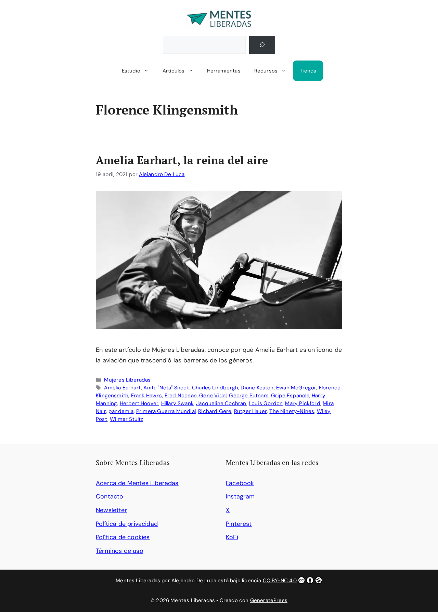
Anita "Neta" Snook (166, 387)
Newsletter (111, 510)
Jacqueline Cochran (221, 403)
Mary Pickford (302, 403)
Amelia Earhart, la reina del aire (182, 160)
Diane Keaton (257, 387)
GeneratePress (268, 600)
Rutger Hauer (250, 411)
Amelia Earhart (122, 387)
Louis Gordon (266, 403)
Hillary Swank (177, 403)
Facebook (240, 483)
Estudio (131, 70)
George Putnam (248, 395)
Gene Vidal (213, 395)
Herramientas (224, 70)
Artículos (174, 70)
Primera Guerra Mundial (166, 411)
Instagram (240, 496)
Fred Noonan (181, 395)
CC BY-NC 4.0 (280, 580)
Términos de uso (119, 551)
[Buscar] (262, 45)
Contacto (109, 496)
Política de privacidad (127, 524)
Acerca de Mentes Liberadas (137, 483)
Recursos (266, 70)
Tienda (308, 70)
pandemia (120, 411)
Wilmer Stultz (126, 419)
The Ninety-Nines (291, 411)
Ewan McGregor (296, 387)
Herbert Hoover (139, 403)
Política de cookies (123, 537)
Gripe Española (290, 395)
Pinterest (239, 524)
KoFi (232, 537)
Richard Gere (214, 411)
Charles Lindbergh (215, 387)
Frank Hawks (146, 395)
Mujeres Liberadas (127, 379)
